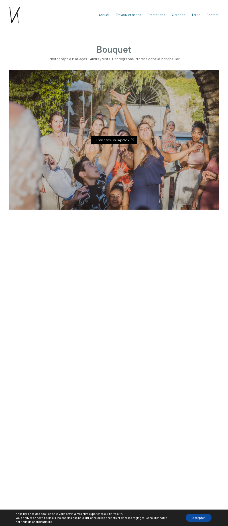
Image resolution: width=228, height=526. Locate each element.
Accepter (198, 518)
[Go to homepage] (14, 15)
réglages (139, 518)
